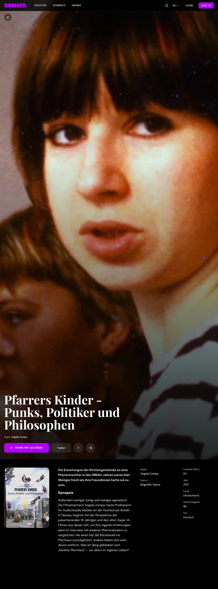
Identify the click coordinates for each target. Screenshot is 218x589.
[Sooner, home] (15, 5)
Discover (40, 5)
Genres (76, 5)
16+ (185, 506)
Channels (59, 5)
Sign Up (206, 5)
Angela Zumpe (19, 436)
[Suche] (166, 5)
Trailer (61, 448)
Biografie (145, 484)
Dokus (156, 484)
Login (189, 5)
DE (174, 5)
